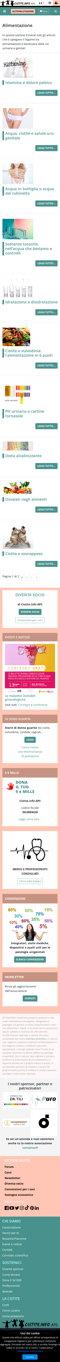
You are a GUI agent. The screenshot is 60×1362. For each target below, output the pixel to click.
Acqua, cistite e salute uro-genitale (30, 135)
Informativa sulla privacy (30, 1351)
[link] (56, 3)
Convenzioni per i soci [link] (20, 1189)
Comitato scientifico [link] (15, 1255)
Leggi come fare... (30, 819)
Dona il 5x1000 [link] (11, 1280)
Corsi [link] (8, 1172)
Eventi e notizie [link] (12, 1244)
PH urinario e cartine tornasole (24, 413)
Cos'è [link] (5, 1305)
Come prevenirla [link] (13, 1316)
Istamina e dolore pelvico (28, 82)
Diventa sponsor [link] (13, 1269)
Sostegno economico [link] (19, 1195)
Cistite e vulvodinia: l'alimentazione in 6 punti (29, 353)
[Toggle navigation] (4, 11)
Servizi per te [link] (10, 1233)
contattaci (29, 1147)
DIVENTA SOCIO (30, 594)
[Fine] (37, 577)
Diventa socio (30, 612)
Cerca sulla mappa (30, 881)
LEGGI (30, 739)
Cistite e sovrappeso (24, 553)
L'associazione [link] (11, 1227)
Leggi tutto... (46, 92)
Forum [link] (9, 1167)
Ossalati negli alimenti (26, 499)
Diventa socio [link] (14, 1183)
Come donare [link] (11, 1274)
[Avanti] (31, 577)
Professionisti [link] (11, 1286)
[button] (41, 3)
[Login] (50, 3)
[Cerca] (55, 11)
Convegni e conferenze (33, 705)
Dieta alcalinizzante (23, 455)
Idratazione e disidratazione (31, 302)
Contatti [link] (7, 1250)
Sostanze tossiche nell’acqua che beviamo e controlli (28, 248)
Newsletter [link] (12, 1178)
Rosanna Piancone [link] (14, 1238)
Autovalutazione (23, 11)
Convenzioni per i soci (30, 620)
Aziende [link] (7, 1291)
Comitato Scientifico (36, 1038)
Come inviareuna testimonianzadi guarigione (30, 751)
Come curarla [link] (11, 1310)
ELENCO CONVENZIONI (30, 959)
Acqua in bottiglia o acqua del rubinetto (29, 191)
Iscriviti (30, 998)
